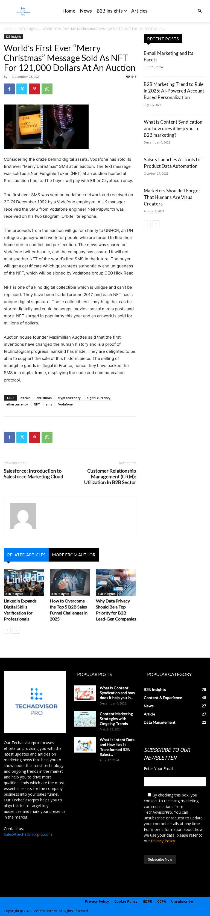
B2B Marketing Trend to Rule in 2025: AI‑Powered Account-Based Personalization (175, 90)
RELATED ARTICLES (26, 554)
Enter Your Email (158, 768)
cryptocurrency (69, 398)
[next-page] (16, 630)
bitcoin (26, 398)
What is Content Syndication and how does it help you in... (117, 692)
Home (69, 11)
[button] (199, 11)
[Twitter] (21, 88)
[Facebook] (9, 88)
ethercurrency (17, 404)
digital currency (98, 398)
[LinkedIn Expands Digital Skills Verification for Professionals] (24, 582)
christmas (44, 398)
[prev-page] (7, 630)
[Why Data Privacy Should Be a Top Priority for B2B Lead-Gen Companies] (116, 582)
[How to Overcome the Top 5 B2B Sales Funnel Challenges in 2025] (70, 582)
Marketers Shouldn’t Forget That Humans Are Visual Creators (172, 197)
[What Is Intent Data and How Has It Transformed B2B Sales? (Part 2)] (85, 745)
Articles (139, 11)
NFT (37, 404)
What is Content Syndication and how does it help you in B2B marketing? (173, 128)
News (86, 11)
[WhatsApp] (47, 88)
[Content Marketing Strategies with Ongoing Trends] (85, 719)
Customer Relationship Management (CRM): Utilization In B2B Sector (110, 476)
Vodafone (65, 404)
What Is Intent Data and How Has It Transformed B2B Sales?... (117, 747)
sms (49, 404)
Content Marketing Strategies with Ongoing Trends (116, 718)
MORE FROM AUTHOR (73, 554)
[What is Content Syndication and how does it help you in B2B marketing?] (85, 693)
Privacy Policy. (163, 840)
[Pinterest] (34, 88)
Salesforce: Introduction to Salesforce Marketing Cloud (33, 473)
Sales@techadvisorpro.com (28, 834)
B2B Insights (110, 11)
